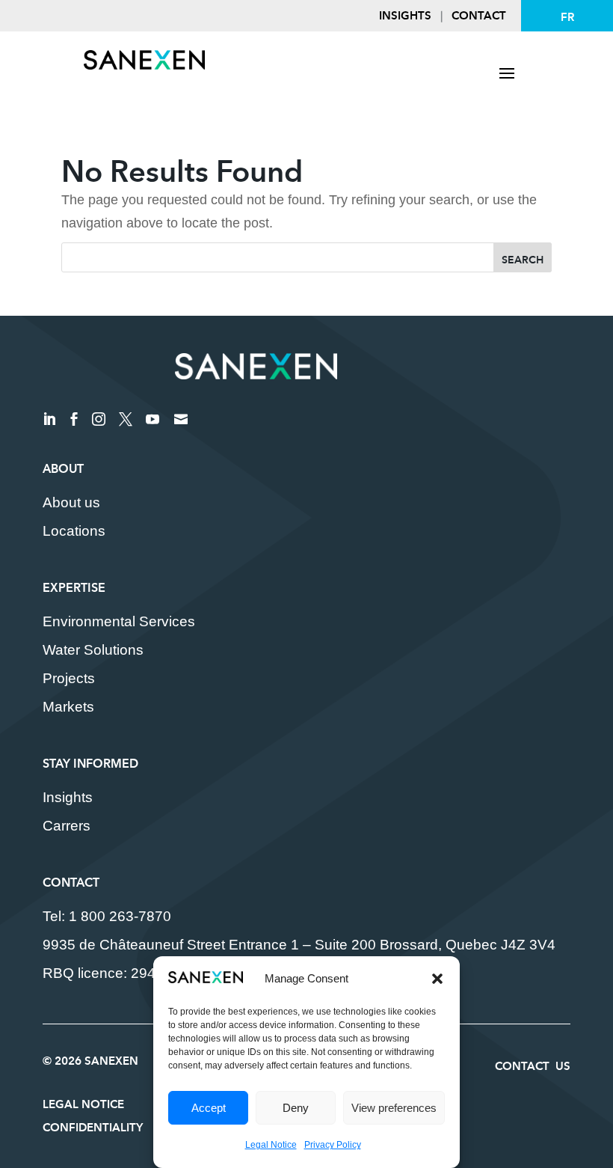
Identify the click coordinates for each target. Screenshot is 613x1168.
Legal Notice (271, 1145)
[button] (437, 978)
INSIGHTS (405, 15)
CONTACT (479, 15)
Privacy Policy (332, 1145)
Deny (296, 1107)
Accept (208, 1107)
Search (522, 260)
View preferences (394, 1107)
